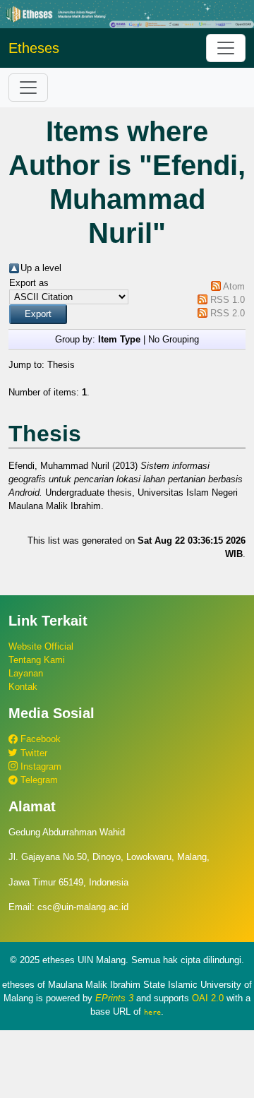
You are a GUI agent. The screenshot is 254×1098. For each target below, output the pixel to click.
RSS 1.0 (227, 299)
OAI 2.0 (208, 998)
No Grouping (173, 339)
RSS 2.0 (227, 313)
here (152, 1012)
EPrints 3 (114, 998)
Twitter (32, 753)
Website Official (40, 646)
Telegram (38, 780)
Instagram (39, 766)
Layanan (25, 673)
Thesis (61, 364)
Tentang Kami (36, 660)
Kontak (22, 686)
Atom (234, 286)
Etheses (33, 48)
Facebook (39, 739)
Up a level (40, 268)
